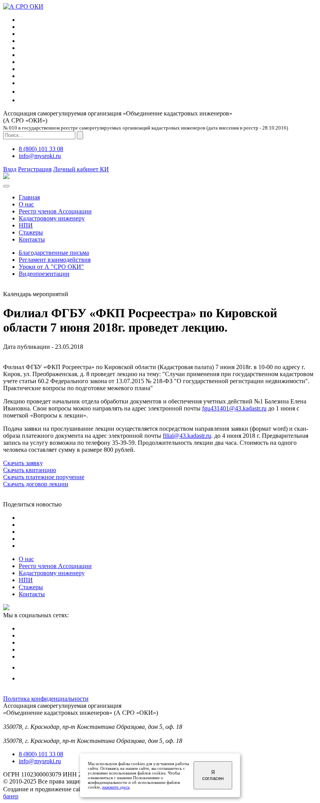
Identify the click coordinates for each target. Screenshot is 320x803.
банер (10, 796)
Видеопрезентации (44, 273)
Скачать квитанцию (29, 470)
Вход (9, 169)
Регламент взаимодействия (55, 259)
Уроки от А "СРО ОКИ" (51, 266)
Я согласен (213, 775)
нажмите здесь (116, 787)
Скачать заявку (23, 463)
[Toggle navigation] (6, 186)
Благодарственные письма (54, 252)
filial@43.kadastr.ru (187, 435)
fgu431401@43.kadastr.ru (234, 408)
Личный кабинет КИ (81, 169)
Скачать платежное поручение (43, 477)
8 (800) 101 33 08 (41, 149)
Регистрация (35, 169)
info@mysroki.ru (40, 156)
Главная (29, 197)
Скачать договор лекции (35, 484)
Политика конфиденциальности (46, 698)
